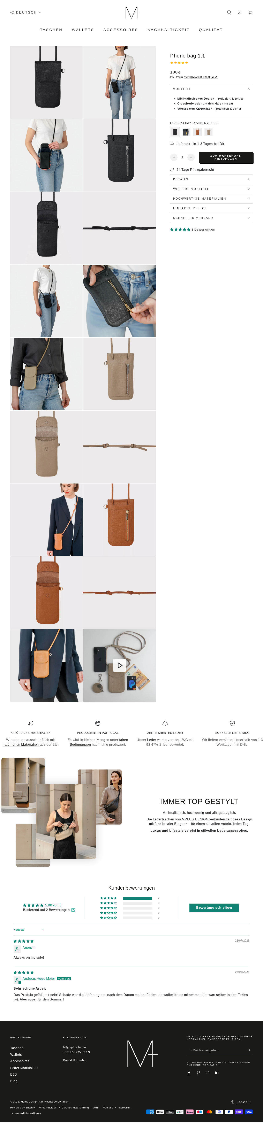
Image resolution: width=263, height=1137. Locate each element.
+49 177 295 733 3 (76, 1052)
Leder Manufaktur (24, 1068)
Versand (108, 1107)
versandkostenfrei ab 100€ (201, 76)
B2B (13, 1074)
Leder (151, 740)
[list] (131, 734)
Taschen (16, 1048)
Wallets (16, 1054)
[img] (24, 941)
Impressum (124, 1107)
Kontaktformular (74, 1060)
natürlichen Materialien (21, 744)
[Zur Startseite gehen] (131, 12)
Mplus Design (29, 1101)
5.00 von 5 (53, 905)
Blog (13, 1081)
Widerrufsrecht (48, 1107)
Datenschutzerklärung (75, 1107)
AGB (96, 1107)
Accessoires (20, 1061)
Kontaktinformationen (28, 1113)
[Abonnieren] (250, 1050)
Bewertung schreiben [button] (214, 907)
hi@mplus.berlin (74, 1047)
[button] (229, 12)
